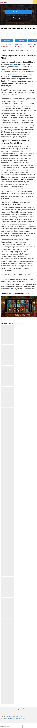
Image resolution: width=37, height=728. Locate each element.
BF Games (27, 50)
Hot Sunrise (7, 345)
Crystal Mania (7, 471)
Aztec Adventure (7, 682)
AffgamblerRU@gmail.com (14, 716)
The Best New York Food (7, 555)
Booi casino (19, 44)
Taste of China (7, 534)
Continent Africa (7, 513)
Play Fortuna (6, 44)
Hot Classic (7, 703)
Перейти (7, 40)
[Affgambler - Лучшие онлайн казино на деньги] (4, 2)
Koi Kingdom (7, 640)
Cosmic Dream (7, 429)
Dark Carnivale (7, 492)
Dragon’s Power (7, 577)
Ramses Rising (7, 408)
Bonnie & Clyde (7, 450)
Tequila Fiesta (7, 619)
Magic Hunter (7, 598)
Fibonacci (7, 387)
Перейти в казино (18, 12)
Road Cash (7, 366)
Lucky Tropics (7, 661)
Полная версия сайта (18, 709)
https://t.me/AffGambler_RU (16, 718)
